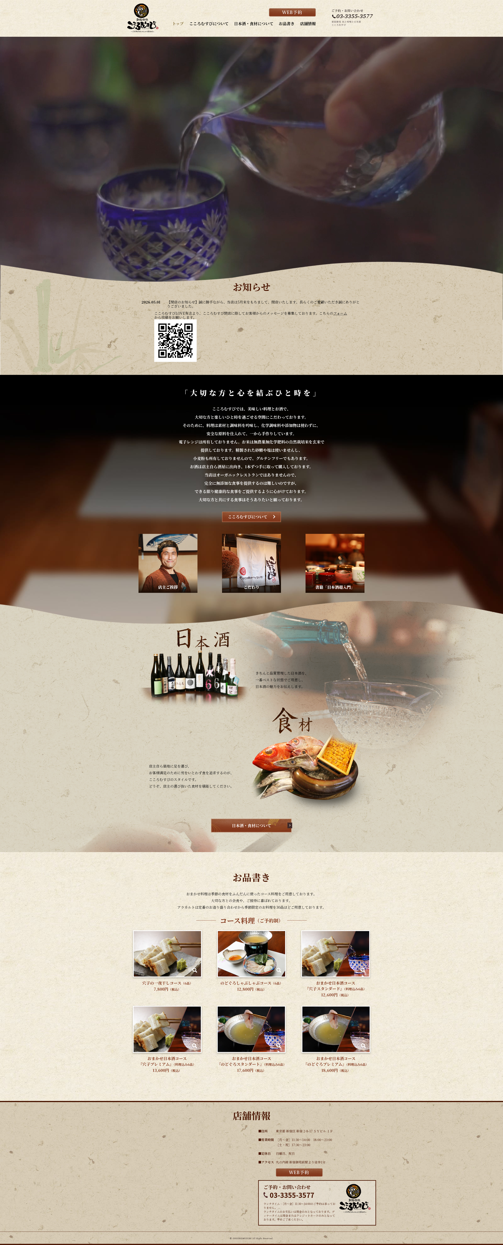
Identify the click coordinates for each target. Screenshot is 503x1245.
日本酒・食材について (253, 23)
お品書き (287, 23)
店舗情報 (308, 23)
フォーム (340, 313)
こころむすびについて (209, 23)
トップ (178, 23)
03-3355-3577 (292, 1195)
